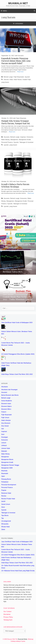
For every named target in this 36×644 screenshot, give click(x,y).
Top (2, 518)
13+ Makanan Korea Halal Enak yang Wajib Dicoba (18, 570)
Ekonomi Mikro (6, 409)
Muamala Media (22, 639)
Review (3, 496)
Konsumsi (30, 137)
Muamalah (4, 473)
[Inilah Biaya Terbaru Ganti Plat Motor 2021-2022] (3, 370)
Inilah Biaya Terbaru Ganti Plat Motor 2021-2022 (17, 374)
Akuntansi (4, 387)
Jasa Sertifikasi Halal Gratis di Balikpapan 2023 (16, 322)
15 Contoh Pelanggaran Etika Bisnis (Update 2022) (17, 354)
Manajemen (14, 139)
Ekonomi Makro (6, 406)
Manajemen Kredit (25, 139)
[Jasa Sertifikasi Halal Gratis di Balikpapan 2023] (18, 249)
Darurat (6, 79)
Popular (3, 490)
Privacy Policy (8, 617)
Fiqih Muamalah (19, 77)
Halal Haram (18, 79)
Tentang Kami (7, 620)
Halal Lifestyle (6, 420)
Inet (2, 429)
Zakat (3, 529)
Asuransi (6, 137)
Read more (20, 71)
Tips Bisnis (4, 515)
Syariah (27, 77)
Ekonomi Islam (6, 403)
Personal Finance (7, 142)
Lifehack (4, 445)
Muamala (4, 471)
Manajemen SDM (6, 468)
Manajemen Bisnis (7, 459)
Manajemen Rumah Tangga (10, 465)
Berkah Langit (8, 77)
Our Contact (7, 611)
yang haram (5, 82)
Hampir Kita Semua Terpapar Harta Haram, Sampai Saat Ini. (15, 122)
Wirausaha (4, 524)
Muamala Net (18, 3)
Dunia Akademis (6, 401)
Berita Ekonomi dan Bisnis (10, 395)
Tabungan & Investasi (26, 142)
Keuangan (4, 437)
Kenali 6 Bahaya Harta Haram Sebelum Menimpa (15, 185)
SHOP (3, 501)
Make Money (5, 139)
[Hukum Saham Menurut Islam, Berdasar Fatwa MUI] (18, 273)
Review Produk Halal (8, 498)
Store (3, 507)
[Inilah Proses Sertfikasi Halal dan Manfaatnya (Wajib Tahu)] (3, 359)
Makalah (4, 451)
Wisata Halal (5, 526)
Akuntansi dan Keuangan (9, 389)
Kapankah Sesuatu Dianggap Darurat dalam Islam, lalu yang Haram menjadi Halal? (15, 61)
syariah (6, 145)
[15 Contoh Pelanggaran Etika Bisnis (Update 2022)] (3, 350)
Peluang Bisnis (6, 479)
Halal (11, 79)
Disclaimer (6, 614)
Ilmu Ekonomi (5, 423)
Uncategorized (6, 521)
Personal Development (8, 484)
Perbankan (4, 482)
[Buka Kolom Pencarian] (34, 11)
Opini (3, 476)
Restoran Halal (6, 493)
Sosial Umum (5, 504)
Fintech (3, 412)
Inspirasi (23, 137)
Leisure (3, 443)
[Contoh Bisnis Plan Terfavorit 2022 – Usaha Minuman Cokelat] (18, 301)
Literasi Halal (5, 448)
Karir (2, 434)
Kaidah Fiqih (27, 79)
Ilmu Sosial (5, 426)
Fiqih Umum (5, 417)
